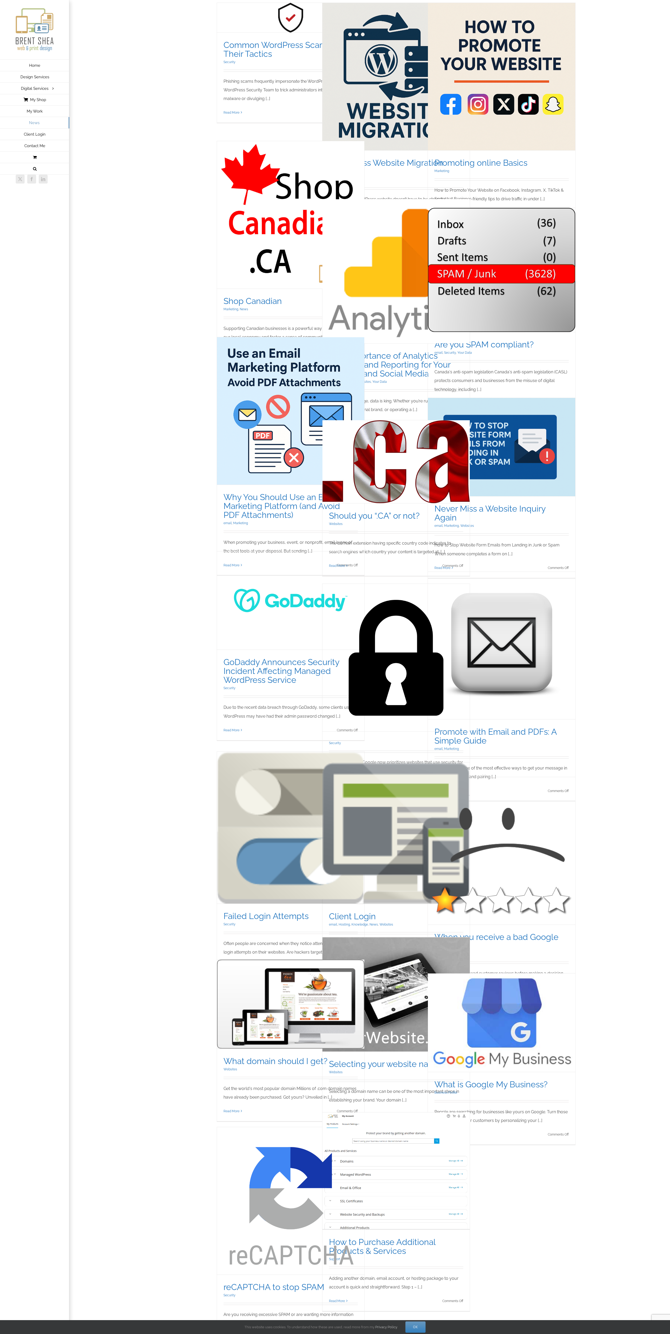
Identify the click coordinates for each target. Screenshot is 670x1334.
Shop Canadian (253, 301)
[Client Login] (396, 833)
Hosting (344, 924)
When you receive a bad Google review (496, 941)
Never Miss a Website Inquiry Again (489, 513)
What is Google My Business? (491, 1084)
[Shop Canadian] (290, 215)
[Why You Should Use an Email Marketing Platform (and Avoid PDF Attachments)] (290, 411)
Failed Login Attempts (266, 916)
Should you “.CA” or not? (374, 516)
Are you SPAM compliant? (484, 344)
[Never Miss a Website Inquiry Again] (501, 447)
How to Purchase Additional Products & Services (382, 1246)
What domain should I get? (275, 1061)
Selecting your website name (385, 1064)
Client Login (352, 916)
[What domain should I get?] (290, 1004)
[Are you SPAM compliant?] (501, 270)
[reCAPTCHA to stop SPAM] (290, 1201)
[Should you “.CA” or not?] (396, 461)
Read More (231, 112)
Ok (415, 1327)
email (438, 353)
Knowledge (359, 924)
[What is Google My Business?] (501, 1022)
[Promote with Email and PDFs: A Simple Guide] (501, 645)
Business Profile (445, 1092)
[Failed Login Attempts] (290, 828)
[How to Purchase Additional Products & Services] (396, 1171)
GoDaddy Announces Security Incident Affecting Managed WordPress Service (281, 671)
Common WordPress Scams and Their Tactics (286, 49)
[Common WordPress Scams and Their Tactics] (290, 17)
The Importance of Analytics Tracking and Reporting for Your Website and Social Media (389, 364)
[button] (34, 169)
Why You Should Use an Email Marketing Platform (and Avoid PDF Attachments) (282, 506)
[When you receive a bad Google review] (501, 851)
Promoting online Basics (480, 163)
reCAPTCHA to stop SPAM (274, 1287)
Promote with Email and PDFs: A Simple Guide (495, 736)
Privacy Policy (386, 1327)
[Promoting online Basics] (501, 76)
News (244, 309)
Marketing (441, 171)
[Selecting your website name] (396, 994)
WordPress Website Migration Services (386, 167)
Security (230, 62)
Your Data (379, 382)
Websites (336, 524)
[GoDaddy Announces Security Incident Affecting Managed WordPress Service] (290, 600)
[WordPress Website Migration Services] (396, 76)
